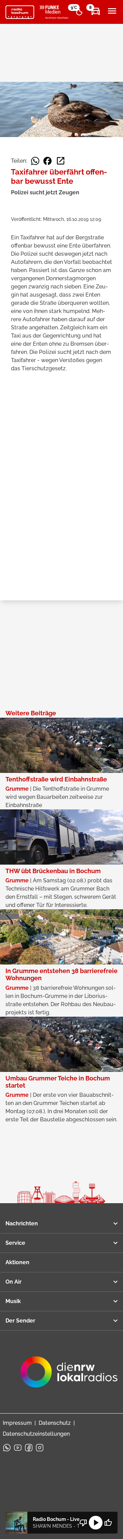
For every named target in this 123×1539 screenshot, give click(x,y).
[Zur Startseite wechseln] (19, 12)
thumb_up (108, 1523)
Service (15, 1243)
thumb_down (83, 1523)
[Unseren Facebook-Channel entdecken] (29, 1448)
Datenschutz (55, 1423)
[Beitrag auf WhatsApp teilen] (35, 161)
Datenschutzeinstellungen (36, 1434)
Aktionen (17, 1262)
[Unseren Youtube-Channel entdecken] (18, 1448)
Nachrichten (21, 1223)
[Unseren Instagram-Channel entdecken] (40, 1448)
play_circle (95, 1522)
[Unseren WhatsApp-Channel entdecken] (7, 1448)
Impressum (17, 1423)
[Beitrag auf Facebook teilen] (47, 161)
